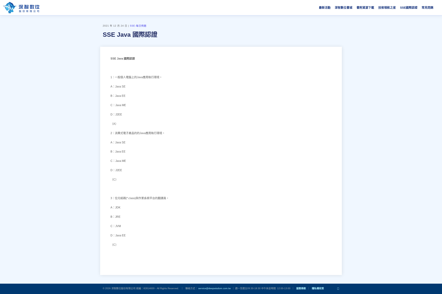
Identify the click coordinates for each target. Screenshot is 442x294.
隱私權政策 (318, 288)
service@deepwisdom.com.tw (214, 288)
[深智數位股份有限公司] (21, 8)
